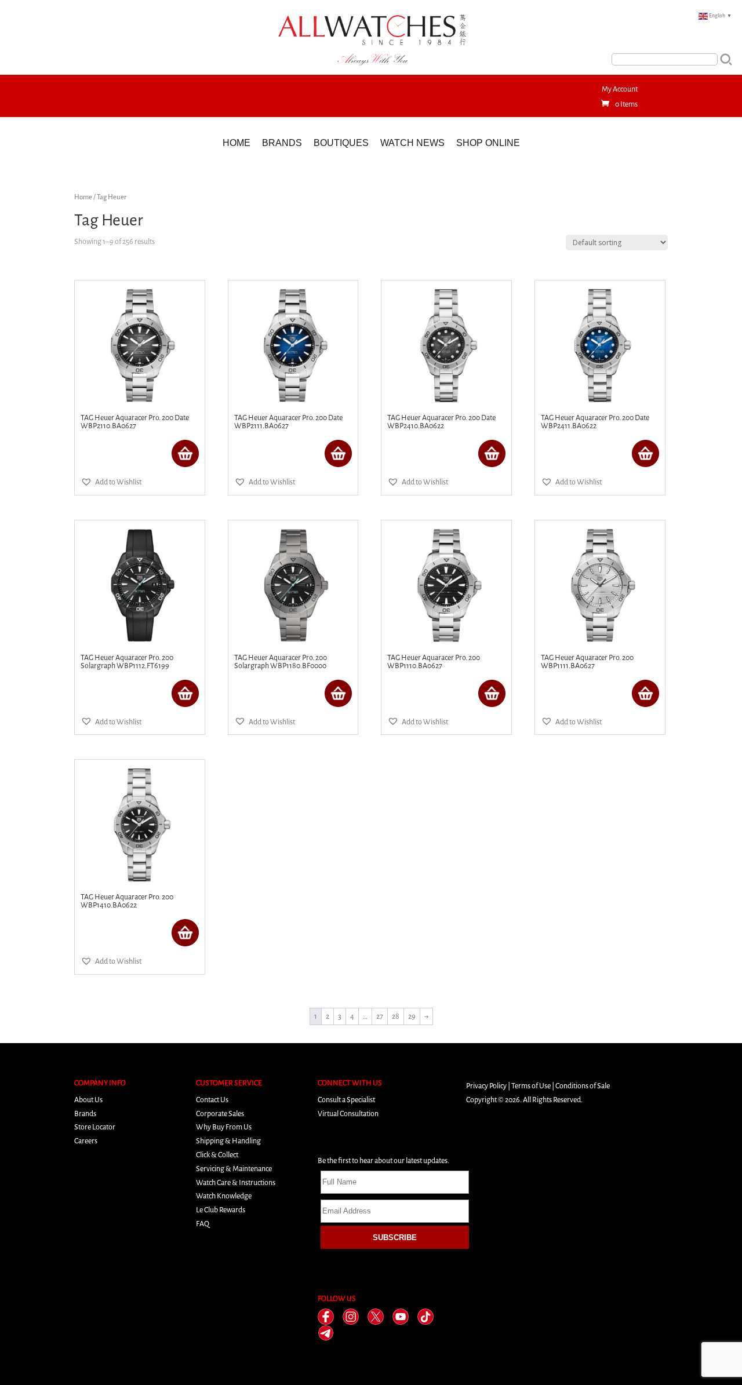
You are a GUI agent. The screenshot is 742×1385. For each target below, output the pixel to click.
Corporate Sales (220, 1113)
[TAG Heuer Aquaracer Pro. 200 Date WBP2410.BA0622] (446, 345)
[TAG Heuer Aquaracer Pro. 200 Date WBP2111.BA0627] (293, 345)
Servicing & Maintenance (234, 1168)
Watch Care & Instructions (235, 1182)
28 (395, 1016)
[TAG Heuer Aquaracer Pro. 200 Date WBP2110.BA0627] (140, 345)
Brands (282, 143)
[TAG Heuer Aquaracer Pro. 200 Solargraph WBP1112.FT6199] (140, 585)
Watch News (412, 143)
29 (412, 1016)
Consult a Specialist (346, 1100)
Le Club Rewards (220, 1210)
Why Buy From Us (224, 1127)
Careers (85, 1141)
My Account (620, 89)
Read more (185, 453)
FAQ (202, 1224)
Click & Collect (217, 1155)
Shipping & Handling (228, 1141)
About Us (88, 1100)
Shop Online (488, 143)
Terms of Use (531, 1086)
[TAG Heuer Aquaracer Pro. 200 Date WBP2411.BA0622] (600, 345)
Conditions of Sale (582, 1086)
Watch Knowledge (224, 1196)
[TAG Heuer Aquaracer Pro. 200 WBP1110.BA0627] (446, 585)
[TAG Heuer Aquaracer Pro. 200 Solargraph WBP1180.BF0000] (293, 585)
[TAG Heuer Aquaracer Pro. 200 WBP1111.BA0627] (600, 585)
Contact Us (212, 1100)
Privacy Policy (486, 1086)
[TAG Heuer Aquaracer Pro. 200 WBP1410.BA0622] (140, 825)
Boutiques (341, 143)
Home (236, 143)
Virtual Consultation (348, 1113)
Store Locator (94, 1127)
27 (379, 1016)
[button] (111, 482)
